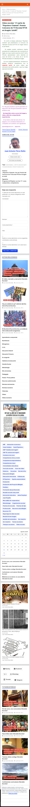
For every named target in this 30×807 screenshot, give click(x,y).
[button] (2, 4)
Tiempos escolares (9, 524)
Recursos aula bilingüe (19, 508)
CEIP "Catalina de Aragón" (10, 450)
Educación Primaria (8, 271)
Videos (5, 300)
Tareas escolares (17, 522)
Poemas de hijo (21, 506)
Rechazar (15, 800)
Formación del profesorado (11, 490)
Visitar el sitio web (15, 157)
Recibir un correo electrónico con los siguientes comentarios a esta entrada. (14, 239)
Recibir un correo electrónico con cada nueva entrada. (14, 245)
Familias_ (5, 487)
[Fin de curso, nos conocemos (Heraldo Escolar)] (15, 698)
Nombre (4, 219)
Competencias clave (9, 463)
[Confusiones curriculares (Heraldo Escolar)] (15, 771)
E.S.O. (12, 269)
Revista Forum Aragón (9, 516)
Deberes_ (6, 471)
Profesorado (7, 508)
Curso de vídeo (19, 468)
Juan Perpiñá (7, 498)
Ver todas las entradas (15, 160)
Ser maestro (6, 522)
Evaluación (6, 482)
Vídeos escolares (7, 20)
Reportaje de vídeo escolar (11, 514)
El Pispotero (6, 479)
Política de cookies (12, 793)
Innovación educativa (7, 166)
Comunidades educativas (10, 466)
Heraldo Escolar (7, 273)
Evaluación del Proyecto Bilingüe (13, 484)
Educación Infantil (19, 269)
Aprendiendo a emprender (9, 337)
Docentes (13, 471)
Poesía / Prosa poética (8, 377)
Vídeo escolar (20, 524)
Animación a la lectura (13, 444)
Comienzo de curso (9, 455)
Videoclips (5, 391)
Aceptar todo (15, 796)
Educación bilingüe (8, 474)
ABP (4, 444)
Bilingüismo (5, 344)
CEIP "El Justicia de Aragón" (20, 164)
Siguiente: (14, 181)
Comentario (5, 199)
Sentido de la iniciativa (9, 519)
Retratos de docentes (8, 384)
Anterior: (14, 173)
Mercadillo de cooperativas (11, 500)
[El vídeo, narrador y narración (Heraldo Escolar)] (15, 268)
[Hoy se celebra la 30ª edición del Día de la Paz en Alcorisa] (15, 293)
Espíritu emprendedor (18, 479)
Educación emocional (9, 476)
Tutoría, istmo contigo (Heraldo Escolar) (14, 569)
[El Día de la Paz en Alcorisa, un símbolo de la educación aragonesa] (15, 318)
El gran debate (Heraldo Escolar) (11, 604)
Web (3, 230)
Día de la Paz (22, 471)
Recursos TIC (7, 511)
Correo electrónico (7, 225)
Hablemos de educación (19, 271)
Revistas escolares (7, 388)
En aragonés (5, 357)
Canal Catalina (7, 447)
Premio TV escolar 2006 (18, 166)
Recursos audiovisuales (18, 273)
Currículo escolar (8, 468)
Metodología (6, 367)
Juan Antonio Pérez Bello (9, 33)
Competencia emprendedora (12, 460)
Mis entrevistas (6, 371)
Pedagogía (5, 374)
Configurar (15, 803)
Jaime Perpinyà (22, 495)
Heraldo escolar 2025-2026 (11, 492)
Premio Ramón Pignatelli (8, 129)
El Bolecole (21, 476)
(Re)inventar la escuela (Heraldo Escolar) (13, 657)
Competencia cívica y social (11, 458)
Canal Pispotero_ (9, 164)
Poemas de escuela (9, 506)
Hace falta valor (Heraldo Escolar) (12, 566)
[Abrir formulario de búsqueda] (27, 4)
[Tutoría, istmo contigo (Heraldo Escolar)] (15, 746)
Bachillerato (7, 269)
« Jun (3, 555)
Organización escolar (18, 503)
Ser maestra (22, 519)
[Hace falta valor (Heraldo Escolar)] (15, 723)
